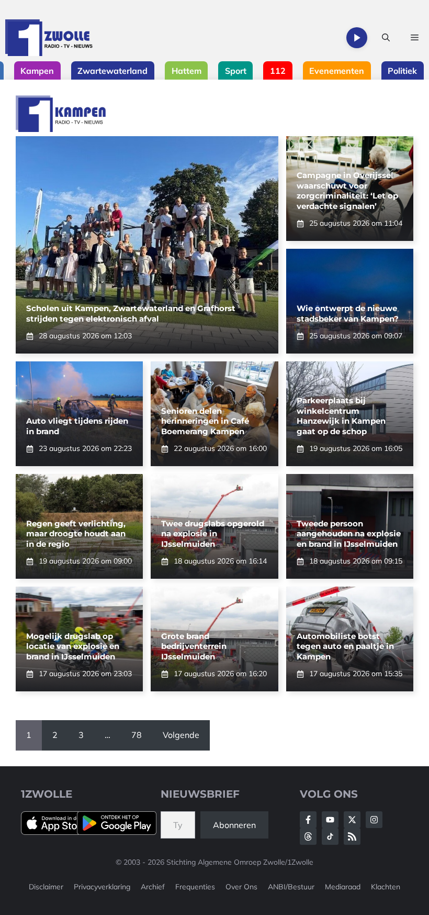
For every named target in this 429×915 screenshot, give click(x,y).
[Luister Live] (356, 37)
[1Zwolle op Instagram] (374, 819)
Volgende (181, 735)
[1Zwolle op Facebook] (308, 819)
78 (136, 735)
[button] (385, 37)
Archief (153, 886)
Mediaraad (342, 886)
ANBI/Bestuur (291, 886)
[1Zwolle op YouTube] (330, 836)
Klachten (385, 886)
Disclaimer (46, 886)
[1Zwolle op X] (352, 819)
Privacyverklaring (102, 886)
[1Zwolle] (49, 37)
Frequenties (195, 886)
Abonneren (234, 825)
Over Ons (241, 886)
